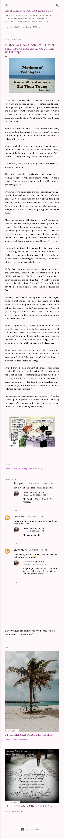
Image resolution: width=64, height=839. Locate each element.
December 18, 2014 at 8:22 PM (40, 483)
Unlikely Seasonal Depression (29, 735)
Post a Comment (19, 740)
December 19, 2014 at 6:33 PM (36, 495)
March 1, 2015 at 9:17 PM (35, 517)
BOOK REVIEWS (22, 27)
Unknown (19, 516)
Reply (16, 510)
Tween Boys (38, 468)
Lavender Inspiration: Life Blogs (29, 10)
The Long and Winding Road (28, 806)
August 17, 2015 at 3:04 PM (36, 550)
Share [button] (7, 464)
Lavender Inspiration (33, 492)
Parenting (15, 468)
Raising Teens (26, 468)
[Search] (57, 5)
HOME (8, 27)
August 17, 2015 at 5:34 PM (35, 564)
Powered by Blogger (34, 830)
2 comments (17, 811)
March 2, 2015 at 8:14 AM (34, 531)
